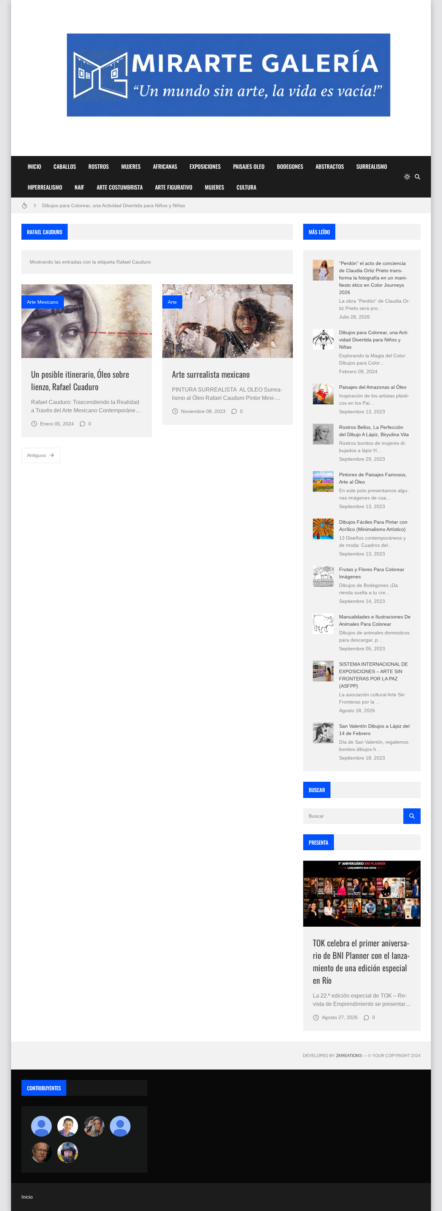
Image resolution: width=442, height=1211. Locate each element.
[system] (407, 177)
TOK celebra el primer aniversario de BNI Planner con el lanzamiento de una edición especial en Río (361, 961)
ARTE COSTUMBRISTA (120, 187)
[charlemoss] (41, 1152)
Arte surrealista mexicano (211, 374)
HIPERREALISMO (45, 187)
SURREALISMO (371, 166)
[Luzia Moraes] (94, 1126)
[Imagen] (86, 321)
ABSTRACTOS (330, 166)
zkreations (349, 1055)
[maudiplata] (67, 1152)
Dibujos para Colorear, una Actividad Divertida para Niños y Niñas (113, 205)
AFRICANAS (165, 166)
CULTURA (246, 187)
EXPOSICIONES (205, 166)
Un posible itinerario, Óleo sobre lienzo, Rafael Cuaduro (80, 380)
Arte (172, 302)
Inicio (27, 1197)
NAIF (79, 187)
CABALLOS (65, 166)
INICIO (34, 166)
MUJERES (131, 166)
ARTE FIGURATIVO (173, 187)
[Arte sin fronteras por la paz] (67, 1126)
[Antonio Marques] (41, 1126)
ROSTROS (98, 166)
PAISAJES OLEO (249, 166)
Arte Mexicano (42, 302)
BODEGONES (290, 166)
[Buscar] (417, 177)
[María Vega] (120, 1126)
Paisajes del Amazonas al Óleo (372, 387)
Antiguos (36, 455)
